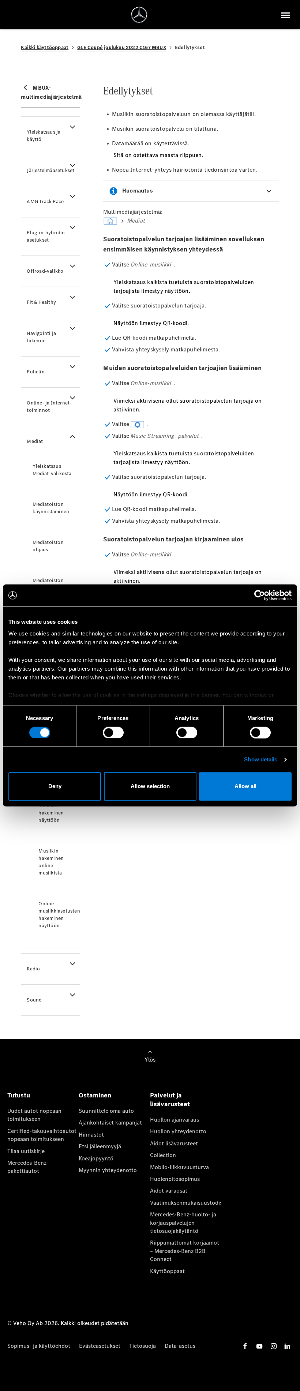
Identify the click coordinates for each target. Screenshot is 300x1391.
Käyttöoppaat (167, 1271)
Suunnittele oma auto (106, 1111)
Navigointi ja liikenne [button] (41, 337)
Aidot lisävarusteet (174, 1143)
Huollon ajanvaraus (174, 1119)
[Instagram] (273, 1346)
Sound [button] (34, 999)
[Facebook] (245, 1346)
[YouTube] (259, 1346)
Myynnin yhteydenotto (108, 1170)
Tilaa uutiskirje (26, 1151)
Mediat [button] (35, 441)
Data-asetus (180, 1346)
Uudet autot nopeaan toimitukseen (34, 1115)
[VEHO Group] (139, 15)
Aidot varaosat (168, 1190)
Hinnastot (91, 1134)
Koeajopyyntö (96, 1158)
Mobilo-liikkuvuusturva (179, 1167)
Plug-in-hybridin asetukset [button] (46, 236)
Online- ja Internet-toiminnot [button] (49, 406)
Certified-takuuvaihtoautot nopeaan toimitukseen (41, 1135)
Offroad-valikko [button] (45, 271)
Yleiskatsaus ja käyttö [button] (43, 135)
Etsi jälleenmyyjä (100, 1146)
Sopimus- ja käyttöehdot (38, 1346)
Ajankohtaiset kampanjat (110, 1122)
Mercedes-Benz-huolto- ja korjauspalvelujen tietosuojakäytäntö (183, 1223)
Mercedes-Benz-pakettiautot (28, 1167)
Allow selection (150, 786)
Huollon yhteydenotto (178, 1131)
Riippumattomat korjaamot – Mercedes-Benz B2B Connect (184, 1251)
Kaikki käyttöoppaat (44, 47)
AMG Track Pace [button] (45, 201)
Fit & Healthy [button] (41, 302)
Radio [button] (33, 968)
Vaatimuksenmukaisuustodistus (185, 1203)
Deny (54, 786)
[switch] (113, 732)
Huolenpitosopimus (175, 1179)
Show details (260, 759)
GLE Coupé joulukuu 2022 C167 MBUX (121, 47)
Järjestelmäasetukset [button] (50, 170)
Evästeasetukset (99, 1346)
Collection (163, 1155)
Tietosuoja (142, 1346)
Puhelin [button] (35, 371)
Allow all (245, 786)
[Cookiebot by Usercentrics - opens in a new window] (260, 595)
